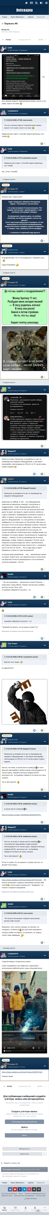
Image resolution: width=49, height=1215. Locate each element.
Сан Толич (12, 643)
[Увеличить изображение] (24, 217)
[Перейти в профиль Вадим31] (4, 452)
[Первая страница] (3, 39)
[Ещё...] (45, 49)
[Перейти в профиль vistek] (4, 905)
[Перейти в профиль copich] (4, 480)
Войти (24, 1135)
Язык (20, 1193)
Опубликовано (17, 50)
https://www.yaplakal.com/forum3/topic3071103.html (22, 880)
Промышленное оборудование (24, 1195)
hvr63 (10, 574)
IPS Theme (5, 1193)
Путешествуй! (40, 1195)
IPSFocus (14, 1193)
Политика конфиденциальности (35, 1193)
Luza (10, 47)
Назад (8, 40)
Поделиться (25, 1149)
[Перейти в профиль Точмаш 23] (4, 190)
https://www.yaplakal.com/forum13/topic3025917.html (22, 1072)
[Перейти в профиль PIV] (4, 389)
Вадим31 (12, 451)
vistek (10, 904)
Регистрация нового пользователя (24, 1122)
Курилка (17, 32)
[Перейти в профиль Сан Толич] (4, 645)
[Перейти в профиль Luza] (4, 49)
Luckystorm (13, 111)
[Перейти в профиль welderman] (4, 251)
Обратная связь (7, 1195)
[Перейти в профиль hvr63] (4, 575)
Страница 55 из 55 (24, 40)
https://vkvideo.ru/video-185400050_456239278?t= (21, 815)
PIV (9, 388)
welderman (27, 804)
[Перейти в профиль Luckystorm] (4, 112)
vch (7, 29)
